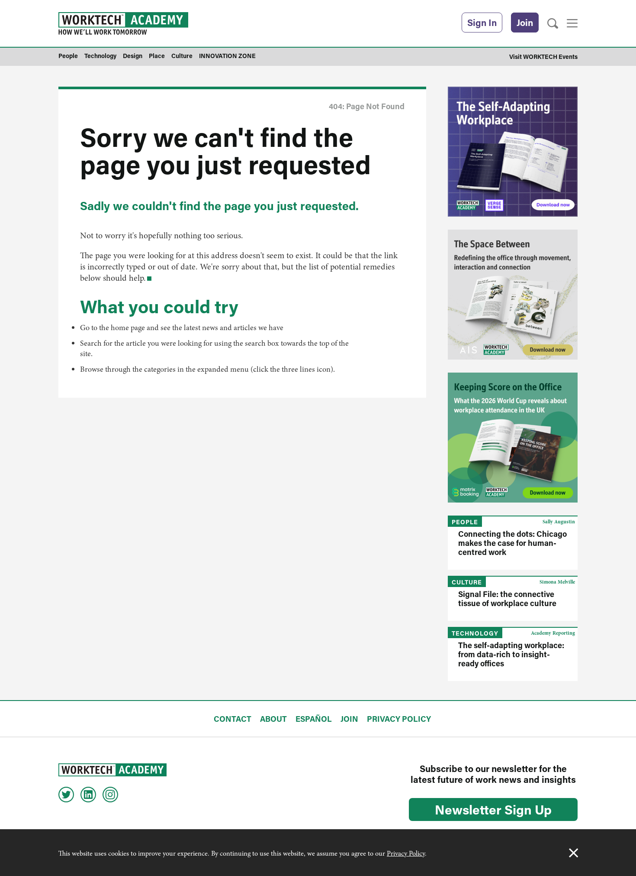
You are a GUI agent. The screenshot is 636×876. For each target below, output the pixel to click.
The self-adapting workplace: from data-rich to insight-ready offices (511, 654)
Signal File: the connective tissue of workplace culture (507, 598)
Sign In (482, 22)
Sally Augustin (559, 521)
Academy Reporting (553, 632)
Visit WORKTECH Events (543, 56)
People (465, 522)
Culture (467, 582)
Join (525, 22)
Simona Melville (557, 581)
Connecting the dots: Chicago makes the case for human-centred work (512, 543)
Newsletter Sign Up (493, 809)
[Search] (552, 23)
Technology (475, 633)
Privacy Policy (406, 853)
